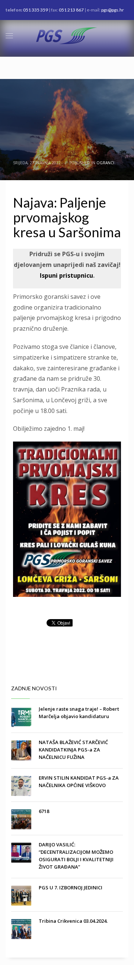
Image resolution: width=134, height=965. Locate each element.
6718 (44, 811)
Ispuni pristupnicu (66, 275)
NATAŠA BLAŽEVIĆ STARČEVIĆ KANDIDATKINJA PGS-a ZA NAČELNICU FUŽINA (73, 749)
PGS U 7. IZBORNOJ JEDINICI (70, 887)
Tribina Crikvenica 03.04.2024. (73, 921)
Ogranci (105, 162)
